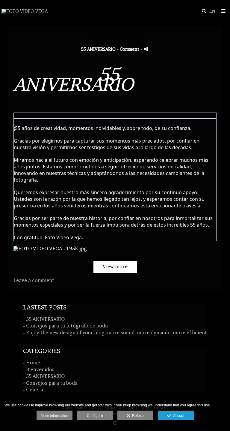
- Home (31, 363)
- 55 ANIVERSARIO (44, 319)
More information (54, 416)
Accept (177, 416)
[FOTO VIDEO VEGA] (24, 11)
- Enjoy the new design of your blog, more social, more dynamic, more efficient (115, 333)
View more (115, 267)
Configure (95, 416)
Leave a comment (33, 280)
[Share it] (146, 49)
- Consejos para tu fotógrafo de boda (65, 326)
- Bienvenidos (39, 369)
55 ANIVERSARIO (98, 49)
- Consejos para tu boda (50, 383)
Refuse (137, 416)
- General (34, 390)
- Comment (128, 49)
